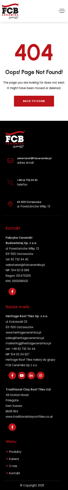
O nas (13, 466)
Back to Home (34, 101)
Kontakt (14, 473)
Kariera (14, 459)
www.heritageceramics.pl (23, 332)
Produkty (15, 452)
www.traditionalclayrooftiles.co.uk (29, 417)
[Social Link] (12, 291)
